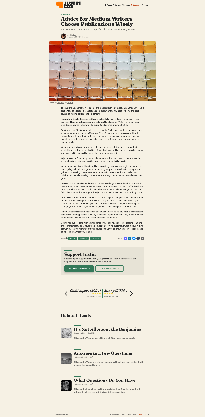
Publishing (66, 14)
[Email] (142, 238)
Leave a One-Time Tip (109, 269)
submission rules (81, 133)
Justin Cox (71, 35)
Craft (91, 357)
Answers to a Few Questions (103, 353)
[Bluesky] (134, 238)
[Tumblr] (138, 238)
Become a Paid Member (79, 269)
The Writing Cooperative (72, 108)
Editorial (72, 238)
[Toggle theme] (148, 414)
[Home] (68, 5)
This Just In (95, 238)
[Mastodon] (125, 238)
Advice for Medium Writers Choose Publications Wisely (97, 21)
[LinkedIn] (129, 238)
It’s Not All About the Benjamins (107, 329)
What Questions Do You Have (104, 380)
